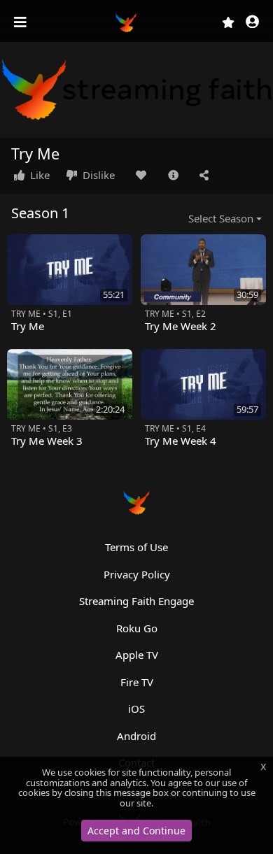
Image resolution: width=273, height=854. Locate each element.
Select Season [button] (220, 218)
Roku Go (137, 628)
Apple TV (136, 655)
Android (136, 736)
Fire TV (136, 682)
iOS (136, 709)
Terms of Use (136, 547)
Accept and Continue (137, 830)
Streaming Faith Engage (136, 601)
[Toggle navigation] (21, 22)
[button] (252, 22)
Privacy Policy (137, 574)
